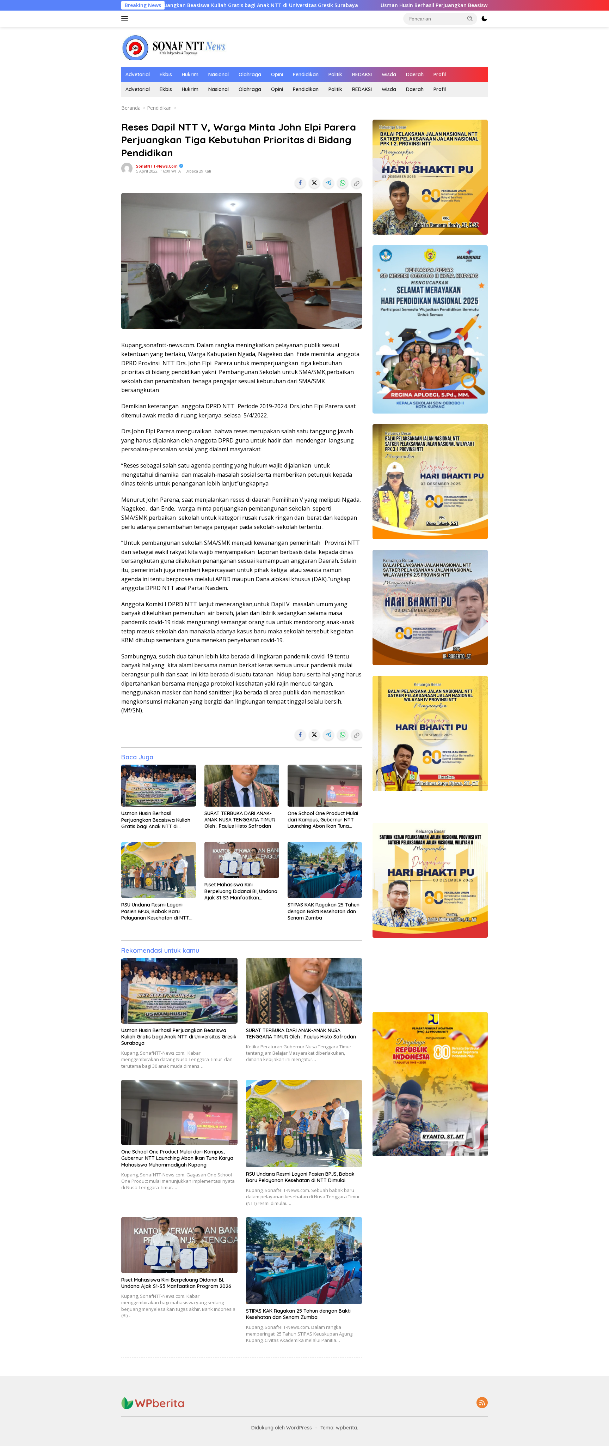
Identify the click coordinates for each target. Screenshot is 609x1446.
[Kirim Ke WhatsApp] (342, 182)
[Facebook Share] (300, 182)
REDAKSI (362, 74)
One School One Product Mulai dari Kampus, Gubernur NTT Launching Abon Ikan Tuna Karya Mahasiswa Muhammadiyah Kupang (323, 820)
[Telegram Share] (328, 182)
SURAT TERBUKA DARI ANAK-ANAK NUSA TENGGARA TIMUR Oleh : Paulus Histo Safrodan (239, 819)
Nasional (218, 74)
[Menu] (126, 19)
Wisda (389, 74)
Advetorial (137, 74)
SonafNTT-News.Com (157, 166)
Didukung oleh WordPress (281, 1427)
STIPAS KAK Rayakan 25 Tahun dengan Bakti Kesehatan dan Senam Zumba (323, 911)
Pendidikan (306, 74)
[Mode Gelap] (484, 19)
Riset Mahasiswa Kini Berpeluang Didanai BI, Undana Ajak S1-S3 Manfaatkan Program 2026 (240, 891)
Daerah (415, 74)
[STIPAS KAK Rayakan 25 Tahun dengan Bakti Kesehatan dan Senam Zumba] (325, 870)
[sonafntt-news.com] (174, 46)
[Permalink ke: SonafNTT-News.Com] (127, 167)
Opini (277, 74)
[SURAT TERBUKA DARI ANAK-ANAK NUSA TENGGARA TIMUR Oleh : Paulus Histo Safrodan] (241, 786)
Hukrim (190, 74)
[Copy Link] (356, 182)
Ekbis (166, 74)
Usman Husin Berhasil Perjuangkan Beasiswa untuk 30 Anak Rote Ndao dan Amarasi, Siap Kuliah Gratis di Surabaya (405, 5)
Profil (439, 74)
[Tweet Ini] (314, 182)
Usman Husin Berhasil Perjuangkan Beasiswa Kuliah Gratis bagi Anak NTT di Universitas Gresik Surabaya (155, 820)
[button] (470, 18)
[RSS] (482, 1403)
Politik (335, 74)
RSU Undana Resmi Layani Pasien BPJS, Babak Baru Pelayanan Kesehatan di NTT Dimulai (155, 911)
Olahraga (250, 74)
